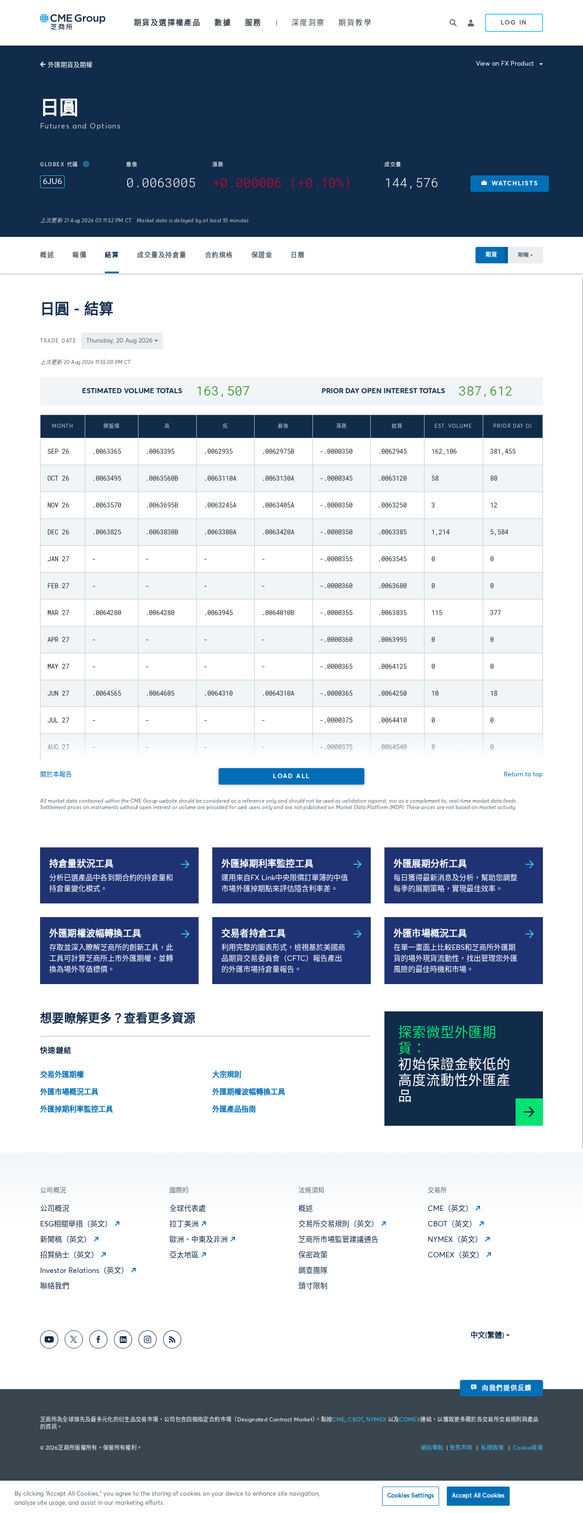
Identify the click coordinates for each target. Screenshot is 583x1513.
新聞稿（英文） (65, 1239)
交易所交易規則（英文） (338, 1224)
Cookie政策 (528, 1448)
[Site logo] (73, 22)
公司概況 (54, 1208)
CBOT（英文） (452, 1224)
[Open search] (453, 22)
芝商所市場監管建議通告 (338, 1239)
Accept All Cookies (478, 1496)
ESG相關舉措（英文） (76, 1224)
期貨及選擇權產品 (167, 22)
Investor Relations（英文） (84, 1270)
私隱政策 (493, 1448)
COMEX (409, 1420)
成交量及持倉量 (162, 255)
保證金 (262, 255)
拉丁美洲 (184, 1224)
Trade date (58, 341)
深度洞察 (308, 22)
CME (338, 1420)
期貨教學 (355, 22)
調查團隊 (312, 1270)
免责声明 (462, 1448)
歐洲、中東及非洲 (198, 1239)
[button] (509, 183)
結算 (112, 255)
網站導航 (433, 1448)
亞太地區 (184, 1255)
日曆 (298, 255)
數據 (223, 22)
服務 (253, 22)
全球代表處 (187, 1208)
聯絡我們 (54, 1286)
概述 (47, 255)
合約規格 (219, 255)
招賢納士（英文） (69, 1255)
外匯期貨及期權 (70, 65)
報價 (79, 255)
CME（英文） (450, 1208)
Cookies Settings (410, 1496)
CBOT (355, 1420)
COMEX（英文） (456, 1255)
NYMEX (376, 1420)
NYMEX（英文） (455, 1239)
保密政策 (312, 1255)
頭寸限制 (312, 1286)
